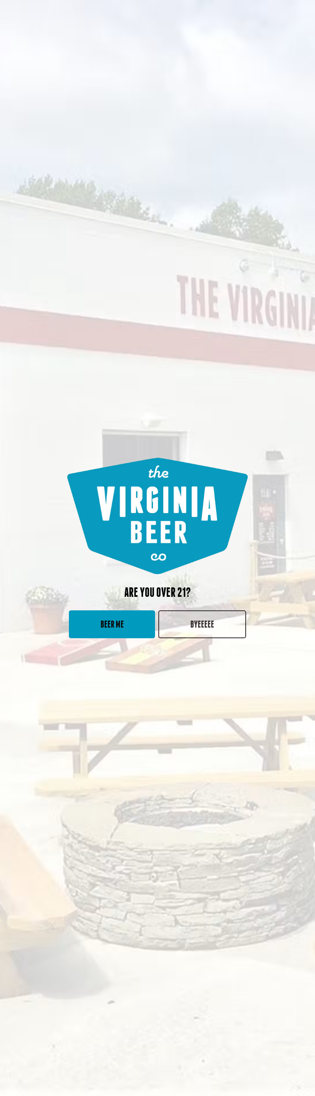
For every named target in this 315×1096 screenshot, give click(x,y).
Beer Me (112, 624)
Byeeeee (202, 624)
